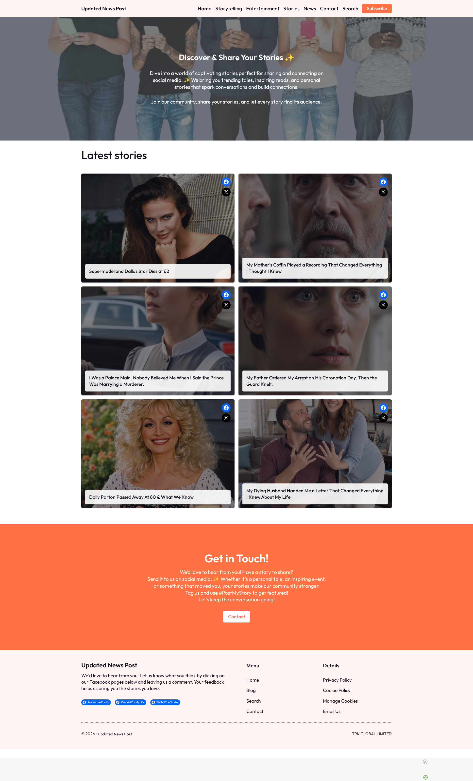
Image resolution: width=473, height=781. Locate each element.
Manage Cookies (340, 701)
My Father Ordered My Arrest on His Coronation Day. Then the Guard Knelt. (311, 381)
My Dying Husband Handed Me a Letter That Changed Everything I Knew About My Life (315, 494)
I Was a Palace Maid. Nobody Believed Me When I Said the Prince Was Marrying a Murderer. (156, 381)
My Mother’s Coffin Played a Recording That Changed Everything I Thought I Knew (314, 268)
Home (252, 680)
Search (253, 701)
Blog (251, 690)
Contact (236, 617)
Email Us (331, 711)
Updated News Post (103, 8)
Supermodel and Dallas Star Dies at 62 (129, 271)
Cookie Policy (337, 690)
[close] (425, 762)
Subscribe (377, 8)
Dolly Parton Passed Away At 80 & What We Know (141, 497)
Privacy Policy (337, 680)
